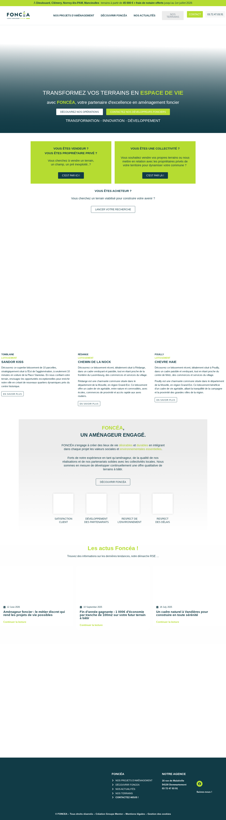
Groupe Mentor (114, 814)
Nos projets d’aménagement (73, 15)
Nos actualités (144, 15)
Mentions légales (135, 814)
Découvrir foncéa (114, 15)
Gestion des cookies (159, 814)
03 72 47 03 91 (170, 788)
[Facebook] (200, 784)
